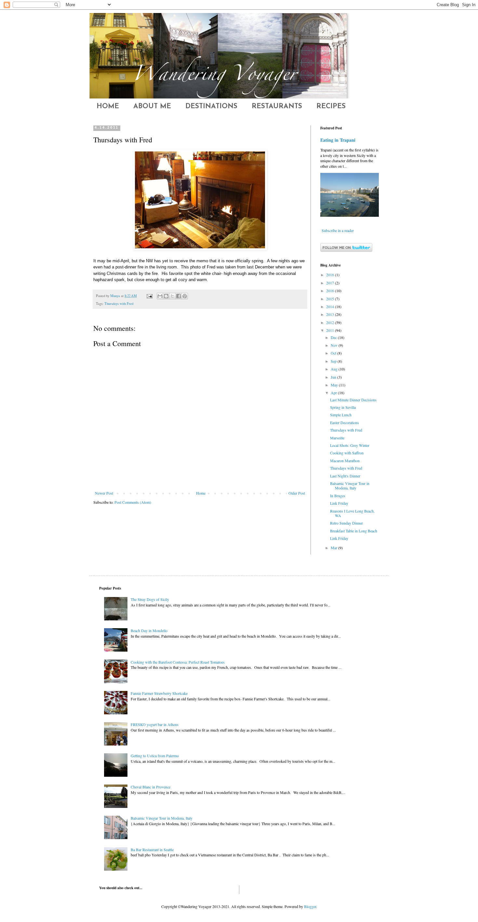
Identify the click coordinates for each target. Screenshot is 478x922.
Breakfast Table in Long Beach (353, 530)
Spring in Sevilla (343, 407)
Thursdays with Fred (118, 303)
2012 (330, 322)
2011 (330, 330)
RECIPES (331, 106)
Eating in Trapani (337, 139)
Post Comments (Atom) (132, 502)
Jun (334, 377)
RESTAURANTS (277, 106)
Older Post (296, 493)
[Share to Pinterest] (184, 296)
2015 (330, 298)
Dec (334, 337)
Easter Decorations (344, 422)
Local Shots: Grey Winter (349, 445)
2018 (330, 274)
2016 (330, 290)
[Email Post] (149, 295)
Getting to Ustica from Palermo (155, 755)
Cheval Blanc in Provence (150, 786)
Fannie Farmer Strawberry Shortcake (159, 693)
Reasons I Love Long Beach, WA (352, 513)
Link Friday (339, 503)
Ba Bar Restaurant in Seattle (152, 849)
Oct (334, 353)
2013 (330, 314)
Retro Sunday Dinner (346, 523)
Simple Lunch (341, 414)
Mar (334, 547)
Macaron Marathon (345, 460)
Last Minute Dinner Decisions (353, 399)
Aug (335, 368)
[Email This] (160, 296)
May (335, 384)
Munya (115, 295)
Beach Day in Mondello (149, 630)
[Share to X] (172, 296)
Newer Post (104, 493)
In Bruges (337, 495)
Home (201, 493)
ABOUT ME (152, 106)
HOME (108, 106)
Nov (335, 345)
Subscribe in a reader (338, 230)
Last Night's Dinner (345, 475)
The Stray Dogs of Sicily (150, 599)
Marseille (337, 437)
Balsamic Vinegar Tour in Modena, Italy (349, 485)
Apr (334, 392)
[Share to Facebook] (178, 296)
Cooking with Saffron (347, 452)
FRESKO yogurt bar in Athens (155, 724)
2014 (330, 306)
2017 (330, 282)
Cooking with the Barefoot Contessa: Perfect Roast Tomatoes (178, 662)
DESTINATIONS (211, 106)
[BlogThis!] (166, 296)
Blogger (310, 906)
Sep (334, 361)
